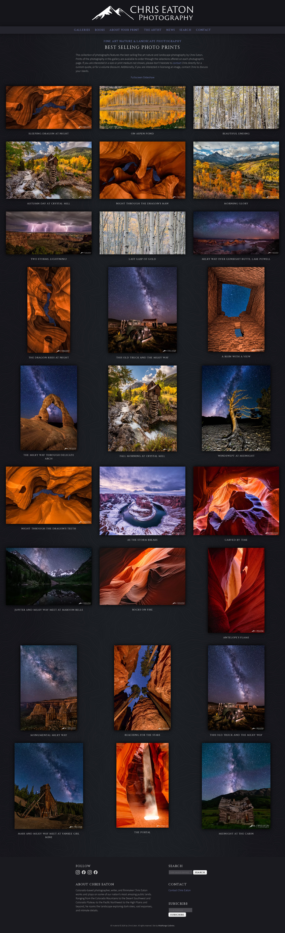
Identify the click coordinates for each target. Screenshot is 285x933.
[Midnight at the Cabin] (236, 827)
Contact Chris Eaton (179, 890)
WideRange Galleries (166, 925)
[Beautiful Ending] (236, 127)
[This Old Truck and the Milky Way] (142, 351)
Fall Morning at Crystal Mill (142, 456)
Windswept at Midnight (236, 455)
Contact (203, 30)
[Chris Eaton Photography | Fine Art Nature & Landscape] (142, 18)
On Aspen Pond (142, 133)
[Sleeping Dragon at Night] (49, 127)
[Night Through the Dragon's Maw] (142, 197)
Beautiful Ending (236, 133)
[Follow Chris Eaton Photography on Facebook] (96, 872)
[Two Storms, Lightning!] (49, 252)
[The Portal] (142, 825)
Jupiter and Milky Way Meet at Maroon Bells (49, 610)
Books (100, 30)
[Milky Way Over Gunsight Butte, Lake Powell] (236, 252)
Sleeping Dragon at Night (49, 133)
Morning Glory (236, 203)
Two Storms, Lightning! (49, 259)
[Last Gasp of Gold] (142, 252)
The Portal (142, 832)
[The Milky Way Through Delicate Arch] (48, 448)
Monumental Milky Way (48, 735)
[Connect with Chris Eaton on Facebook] (84, 872)
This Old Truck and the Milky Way (142, 357)
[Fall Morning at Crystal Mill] (142, 449)
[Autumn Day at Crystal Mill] (49, 197)
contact (177, 63)
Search (185, 30)
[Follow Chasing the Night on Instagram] (90, 872)
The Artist (153, 30)
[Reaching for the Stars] (142, 728)
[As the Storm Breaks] (142, 533)
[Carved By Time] (236, 533)
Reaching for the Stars (142, 735)
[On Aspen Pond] (142, 127)
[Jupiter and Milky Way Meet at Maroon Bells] (49, 603)
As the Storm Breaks (142, 540)
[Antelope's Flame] (236, 631)
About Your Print (124, 30)
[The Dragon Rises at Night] (48, 351)
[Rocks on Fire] (142, 603)
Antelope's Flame (236, 637)
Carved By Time (236, 540)
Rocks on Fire (142, 609)
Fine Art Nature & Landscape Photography (142, 41)
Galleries (82, 30)
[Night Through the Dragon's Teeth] (49, 522)
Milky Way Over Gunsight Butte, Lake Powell (236, 259)
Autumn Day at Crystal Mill (48, 203)
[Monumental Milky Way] (48, 728)
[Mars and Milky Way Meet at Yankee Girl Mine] (49, 827)
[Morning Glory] (236, 197)
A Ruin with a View (236, 356)
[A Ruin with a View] (236, 350)
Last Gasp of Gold (142, 259)
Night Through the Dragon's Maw (142, 203)
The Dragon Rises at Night (49, 357)
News (170, 30)
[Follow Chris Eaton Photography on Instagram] (78, 872)
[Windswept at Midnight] (236, 449)
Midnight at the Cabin (236, 833)
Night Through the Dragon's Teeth (48, 528)
